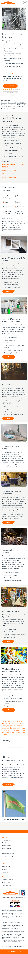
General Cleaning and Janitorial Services (13, 166)
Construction (5, 851)
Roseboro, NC (12, 103)
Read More (8, 784)
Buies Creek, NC (8, 104)
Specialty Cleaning (7, 856)
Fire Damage (6, 843)
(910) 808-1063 (9, 86)
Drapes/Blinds (13, 227)
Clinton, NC (4, 103)
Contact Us (5, 872)
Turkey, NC (23, 104)
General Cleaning (7, 859)
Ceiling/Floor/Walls (7, 225)
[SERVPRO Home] (8, 3)
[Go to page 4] (12, 747)
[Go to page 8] (19, 747)
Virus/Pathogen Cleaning (13, 221)
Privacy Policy (6, 882)
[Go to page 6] (16, 747)
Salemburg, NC (13, 108)
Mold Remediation (8, 174)
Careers (4, 869)
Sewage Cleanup (7, 220)
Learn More (8, 291)
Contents (15, 230)
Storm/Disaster (6, 848)
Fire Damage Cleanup (10, 177)
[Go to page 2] (9, 747)
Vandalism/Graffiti (7, 230)
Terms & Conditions (7, 879)
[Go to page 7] (17, 747)
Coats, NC (16, 104)
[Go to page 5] (14, 747)
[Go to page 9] (21, 747)
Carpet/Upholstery (20, 223)
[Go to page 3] (10, 747)
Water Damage (6, 840)
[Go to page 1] (7, 747)
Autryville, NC (5, 108)
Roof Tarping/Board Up (14, 229)
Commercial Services (9, 170)
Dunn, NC (19, 103)
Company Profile (6, 866)
